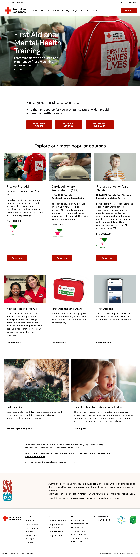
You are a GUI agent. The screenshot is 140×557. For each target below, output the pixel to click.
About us (29, 520)
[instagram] (98, 520)
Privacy (5, 554)
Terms (12, 554)
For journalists (55, 535)
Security (29, 554)
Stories (93, 10)
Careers (29, 542)
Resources (53, 517)
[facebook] (95, 520)
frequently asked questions (48, 462)
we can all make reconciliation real (117, 493)
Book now (17, 258)
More (73, 517)
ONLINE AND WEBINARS (99, 125)
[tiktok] (109, 520)
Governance (31, 524)
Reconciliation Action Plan (78, 493)
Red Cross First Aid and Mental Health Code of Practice (63, 453)
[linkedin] (106, 520)
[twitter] (101, 520)
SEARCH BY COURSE (39, 125)
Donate (129, 10)
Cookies (20, 554)
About (36, 10)
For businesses (55, 531)
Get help (45, 10)
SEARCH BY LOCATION (69, 125)
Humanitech (77, 527)
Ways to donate (80, 10)
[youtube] (103, 520)
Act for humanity (61, 10)
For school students (58, 520)
